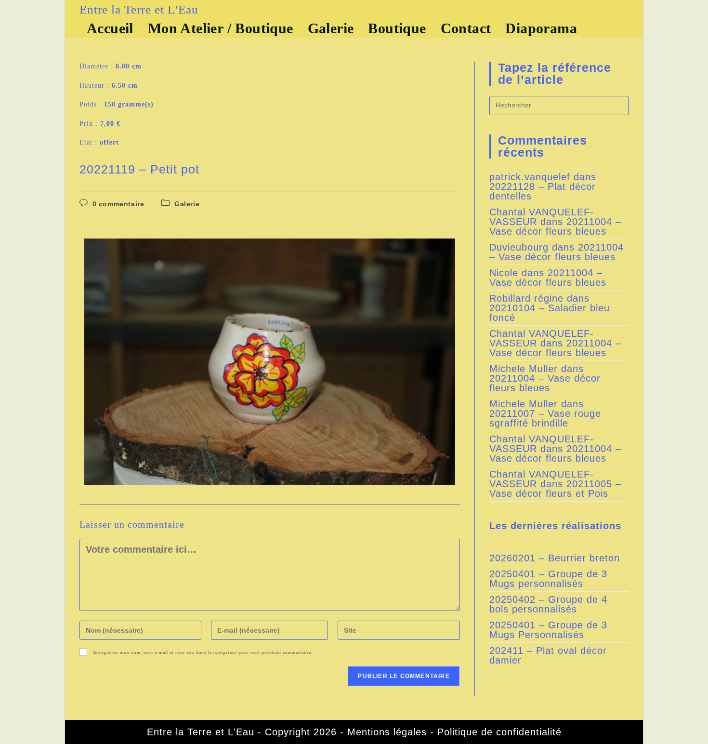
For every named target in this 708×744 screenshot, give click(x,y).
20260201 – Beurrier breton (554, 558)
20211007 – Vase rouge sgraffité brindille (545, 418)
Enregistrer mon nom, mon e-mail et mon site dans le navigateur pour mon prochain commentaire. (203, 653)
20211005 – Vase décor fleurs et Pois (555, 488)
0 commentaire (118, 204)
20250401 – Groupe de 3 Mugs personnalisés (548, 579)
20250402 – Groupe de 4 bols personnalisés (548, 604)
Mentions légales (387, 732)
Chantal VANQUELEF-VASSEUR (541, 217)
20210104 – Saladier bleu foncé (549, 313)
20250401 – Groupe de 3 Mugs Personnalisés (548, 630)
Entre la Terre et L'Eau (138, 9)
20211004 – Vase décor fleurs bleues (555, 226)
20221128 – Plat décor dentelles (542, 191)
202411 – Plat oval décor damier (548, 655)
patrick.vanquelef (529, 177)
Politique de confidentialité (499, 732)
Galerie (186, 204)
